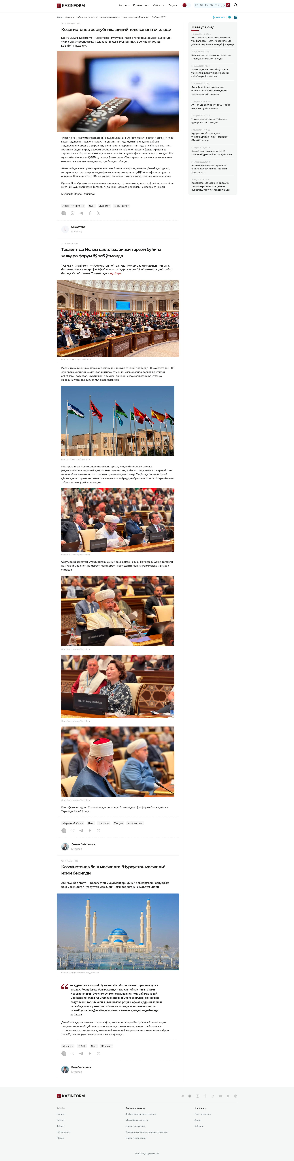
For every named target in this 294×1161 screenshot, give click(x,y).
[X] (98, 213)
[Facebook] (89, 213)
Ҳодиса (93, 17)
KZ (196, 5)
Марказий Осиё (72, 823)
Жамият (104, 205)
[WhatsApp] (72, 213)
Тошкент (103, 823)
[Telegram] (81, 213)
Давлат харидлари (136, 1137)
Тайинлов (81, 17)
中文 (217, 5)
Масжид (67, 1046)
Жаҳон (60, 1137)
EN (211, 5)
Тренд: (60, 17)
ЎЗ (228, 5)
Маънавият (121, 205)
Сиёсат (61, 1120)
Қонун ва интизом (110, 17)
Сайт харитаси (202, 1114)
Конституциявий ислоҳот (136, 17)
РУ (206, 5)
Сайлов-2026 (159, 17)
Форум (118, 823)
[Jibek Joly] (219, 17)
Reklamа (199, 1126)
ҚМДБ (82, 1046)
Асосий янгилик (73, 205)
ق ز (223, 5)
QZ (201, 5)
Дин (91, 205)
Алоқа (197, 1120)
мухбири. (116, 273)
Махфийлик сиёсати (137, 1120)
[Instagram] (63, 213)
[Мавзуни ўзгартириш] (186, 5)
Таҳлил (172, 5)
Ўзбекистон (135, 823)
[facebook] (205, 1096)
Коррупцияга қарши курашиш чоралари (147, 1132)
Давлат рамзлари (135, 1126)
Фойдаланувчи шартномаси (141, 1114)
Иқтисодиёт (63, 1132)
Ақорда (69, 17)
